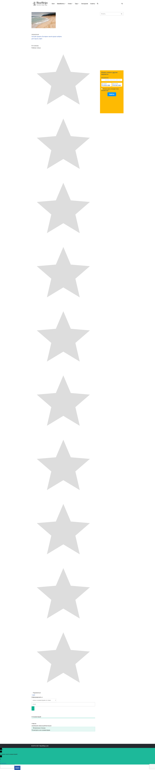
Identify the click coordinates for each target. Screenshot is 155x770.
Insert (17, 768)
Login (33, 695)
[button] (65, 3)
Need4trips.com (44, 746)
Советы (92, 3)
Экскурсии (84, 3)
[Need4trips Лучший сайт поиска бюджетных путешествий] (40, 3)
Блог (53, 3)
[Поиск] (122, 3)
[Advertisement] (112, 43)
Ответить (3, 763)
